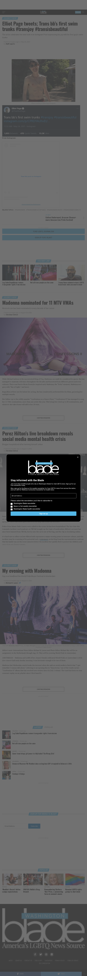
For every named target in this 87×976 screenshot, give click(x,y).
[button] (43, 505)
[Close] (78, 457)
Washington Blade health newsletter (27, 509)
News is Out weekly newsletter (25, 506)
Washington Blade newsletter (24, 503)
